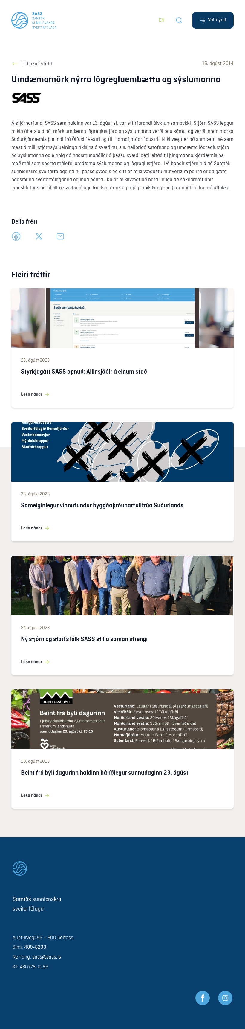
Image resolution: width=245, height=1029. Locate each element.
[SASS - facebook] (202, 998)
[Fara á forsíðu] (122, 868)
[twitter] (38, 236)
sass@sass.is (46, 957)
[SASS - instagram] (225, 998)
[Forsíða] (33, 20)
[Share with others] (60, 236)
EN (162, 20)
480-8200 (35, 947)
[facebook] (16, 236)
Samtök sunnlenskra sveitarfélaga (37, 904)
